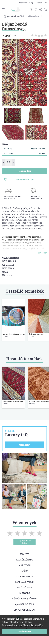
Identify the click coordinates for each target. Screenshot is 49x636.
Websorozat (23, 3)
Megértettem (24, 631)
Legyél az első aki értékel (24, 542)
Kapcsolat (38, 3)
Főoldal (6, 16)
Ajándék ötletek (24, 604)
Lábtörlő (24, 593)
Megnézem (24, 444)
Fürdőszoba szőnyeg (24, 598)
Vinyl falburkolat (24, 609)
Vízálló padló (24, 576)
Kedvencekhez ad (25, 179)
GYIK (45, 3)
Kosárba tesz (24, 170)
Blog (31, 3)
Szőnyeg (24, 554)
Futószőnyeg (15, 16)
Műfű (24, 570)
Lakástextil (24, 565)
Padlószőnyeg (24, 559)
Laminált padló (24, 581)
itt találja (39, 625)
